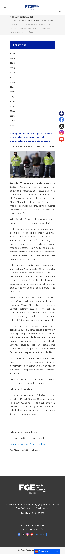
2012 (12, 121)
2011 (12, 125)
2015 (12, 106)
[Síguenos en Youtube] (61, 141)
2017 (12, 96)
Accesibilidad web (31, 529)
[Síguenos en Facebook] (61, 121)
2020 (12, 82)
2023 (12, 68)
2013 (12, 116)
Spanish (43, 551)
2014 (12, 111)
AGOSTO (48, 21)
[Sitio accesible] (61, 115)
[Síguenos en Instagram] (61, 134)
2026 (12, 53)
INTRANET (41, 534)
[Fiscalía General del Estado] (32, 8)
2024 (12, 63)
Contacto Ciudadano (31, 525)
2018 (12, 92)
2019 (12, 87)
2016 (12, 101)
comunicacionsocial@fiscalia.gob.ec (28, 444)
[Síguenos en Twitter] (61, 128)
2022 (12, 72)
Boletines (26, 21)
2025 (12, 58)
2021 (38, 21)
